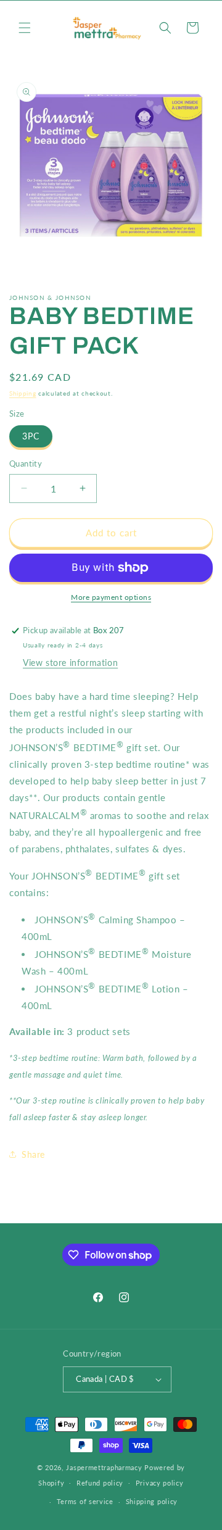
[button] (24, 27)
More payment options (111, 597)
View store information (70, 662)
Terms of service (85, 1501)
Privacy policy (160, 1483)
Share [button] (33, 1154)
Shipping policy (152, 1501)
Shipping (22, 393)
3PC (30, 436)
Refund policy (99, 1483)
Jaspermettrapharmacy (104, 1467)
